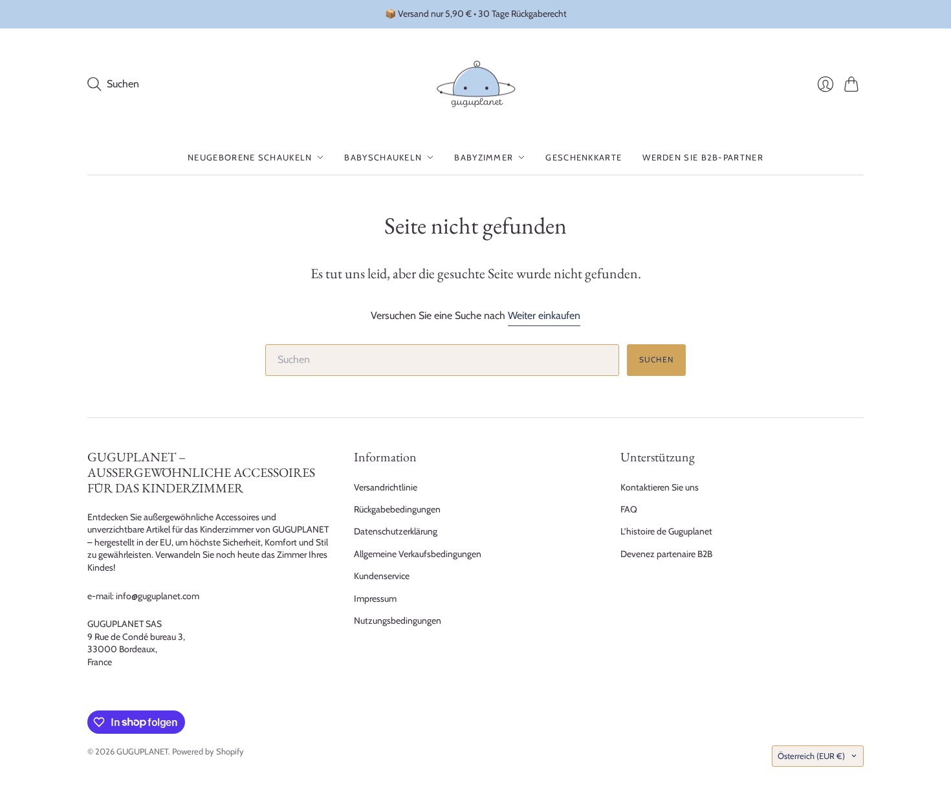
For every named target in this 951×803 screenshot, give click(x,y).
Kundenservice (382, 576)
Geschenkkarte (583, 157)
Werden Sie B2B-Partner (702, 157)
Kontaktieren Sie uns (659, 487)
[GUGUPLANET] (475, 84)
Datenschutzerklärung (395, 531)
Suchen (656, 359)
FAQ (628, 509)
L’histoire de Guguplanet (666, 531)
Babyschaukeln (383, 157)
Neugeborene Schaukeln (250, 157)
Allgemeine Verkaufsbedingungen (417, 554)
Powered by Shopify (208, 751)
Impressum (375, 598)
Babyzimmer (483, 157)
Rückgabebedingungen (397, 509)
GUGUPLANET (142, 751)
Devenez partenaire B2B (666, 554)
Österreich (811, 756)
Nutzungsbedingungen (397, 620)
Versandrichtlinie (385, 487)
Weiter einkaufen (544, 315)
